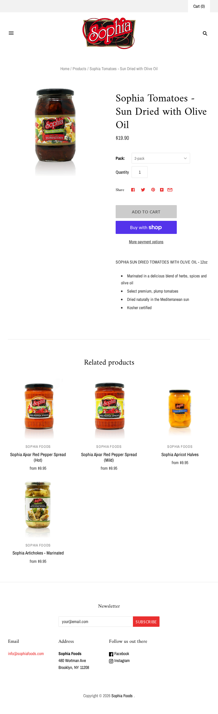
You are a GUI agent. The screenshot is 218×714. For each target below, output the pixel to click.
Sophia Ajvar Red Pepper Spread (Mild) (109, 457)
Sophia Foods (38, 446)
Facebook (121, 653)
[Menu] (11, 33)
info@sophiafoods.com (26, 653)
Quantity (122, 172)
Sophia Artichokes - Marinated (38, 553)
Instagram (121, 660)
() (199, 6)
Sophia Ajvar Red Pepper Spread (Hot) (38, 457)
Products (79, 68)
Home (64, 68)
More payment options (146, 242)
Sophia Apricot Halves (180, 454)
